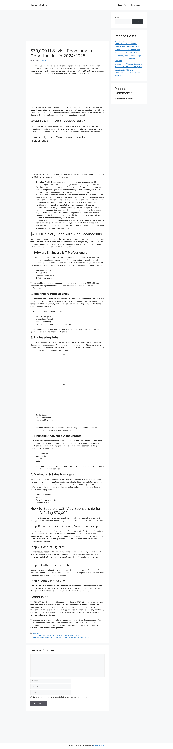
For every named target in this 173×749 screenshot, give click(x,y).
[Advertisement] (67, 26)
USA (34, 633)
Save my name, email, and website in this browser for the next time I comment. (65, 697)
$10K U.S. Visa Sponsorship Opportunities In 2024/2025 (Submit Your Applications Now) (63, 637)
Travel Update (39, 5)
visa (38, 633)
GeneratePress (98, 746)
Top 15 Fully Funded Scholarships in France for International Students (56, 635)
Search (117, 17)
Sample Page (122, 5)
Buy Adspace (136, 5)
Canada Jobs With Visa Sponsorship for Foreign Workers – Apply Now (128, 72)
